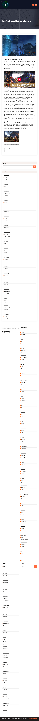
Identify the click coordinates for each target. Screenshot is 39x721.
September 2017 (7, 291)
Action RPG (23, 334)
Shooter (22, 505)
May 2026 (5, 573)
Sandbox (23, 498)
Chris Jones (23, 359)
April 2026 (6, 184)
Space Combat (24, 517)
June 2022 (5, 630)
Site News (23, 510)
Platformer (23, 462)
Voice (22, 553)
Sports (22, 519)
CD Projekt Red (24, 357)
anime (22, 341)
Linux (22, 418)
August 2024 (6, 216)
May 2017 (6, 300)
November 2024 (7, 209)
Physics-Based (24, 457)
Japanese (23, 412)
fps (21, 389)
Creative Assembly (24, 368)
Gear (22, 396)
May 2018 (6, 282)
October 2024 (6, 211)
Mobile (22, 437)
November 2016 (7, 307)
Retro (22, 480)
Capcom (22, 352)
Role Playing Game (24, 494)
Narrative (23, 439)
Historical (23, 400)
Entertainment (24, 380)
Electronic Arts (24, 377)
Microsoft (23, 430)
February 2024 (6, 227)
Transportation (24, 542)
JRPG (22, 414)
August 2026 (6, 175)
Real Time (23, 475)
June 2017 (6, 298)
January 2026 (6, 191)
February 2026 (6, 188)
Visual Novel (23, 548)
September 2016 (7, 311)
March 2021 (6, 254)
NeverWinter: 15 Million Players (13, 59)
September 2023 (7, 232)
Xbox (22, 560)
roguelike (23, 487)
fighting (22, 387)
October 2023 (6, 229)
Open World (23, 448)
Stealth (22, 528)
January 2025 (6, 204)
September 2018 (7, 280)
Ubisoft (22, 546)
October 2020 (6, 266)
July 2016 (5, 316)
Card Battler (23, 355)
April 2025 (6, 200)
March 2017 (6, 305)
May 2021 (6, 250)
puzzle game (23, 471)
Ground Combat (24, 398)
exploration (23, 382)
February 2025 (6, 202)
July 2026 (6, 177)
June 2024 (6, 220)
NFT (22, 441)
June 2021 (6, 248)
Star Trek (23, 523)
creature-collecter (24, 371)
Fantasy (25, 56)
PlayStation (23, 464)
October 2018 (6, 277)
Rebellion (23, 478)
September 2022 (7, 236)
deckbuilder (23, 373)
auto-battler (23, 343)
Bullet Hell (23, 350)
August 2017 (6, 293)
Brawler (22, 348)
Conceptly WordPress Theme (32, 718)
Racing (22, 473)
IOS (22, 409)
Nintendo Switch (24, 446)
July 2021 (5, 245)
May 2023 (6, 234)
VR (21, 555)
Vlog (22, 551)
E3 (21, 375)
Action (22, 332)
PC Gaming (23, 455)
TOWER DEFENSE (24, 539)
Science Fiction (24, 501)
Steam (22, 530)
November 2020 (7, 264)
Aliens (22, 339)
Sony (22, 512)
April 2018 (6, 284)
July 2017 (4, 687)
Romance (23, 496)
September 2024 (7, 213)
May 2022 (6, 241)
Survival (22, 537)
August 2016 (6, 314)
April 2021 (6, 252)
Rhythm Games (24, 485)
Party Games (23, 453)
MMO (22, 432)
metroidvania (23, 428)
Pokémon (23, 469)
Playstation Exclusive (25, 466)
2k (21, 330)
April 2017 (6, 302)
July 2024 (6, 218)
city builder (23, 361)
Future (22, 391)
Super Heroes (23, 535)
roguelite (22, 489)
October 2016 (6, 309)
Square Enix (23, 521)
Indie (22, 407)
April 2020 (6, 270)
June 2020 (6, 268)
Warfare (22, 558)
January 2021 (6, 259)
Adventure (22, 56)
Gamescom (23, 393)
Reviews (22, 482)
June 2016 (6, 318)
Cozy (22, 366)
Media (22, 425)
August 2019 (6, 273)
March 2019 (6, 275)
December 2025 (7, 193)
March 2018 (6, 286)
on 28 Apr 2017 (9, 56)
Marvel (22, 423)
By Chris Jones (16, 56)
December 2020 (7, 261)
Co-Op (22, 364)
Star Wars (23, 526)
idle (21, 405)
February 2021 (6, 257)
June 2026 (6, 179)
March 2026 (6, 186)
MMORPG (23, 434)
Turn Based (23, 544)
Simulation (23, 507)
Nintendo (23, 444)
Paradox (22, 450)
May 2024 (6, 223)
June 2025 (6, 195)
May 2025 (6, 197)
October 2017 (6, 289)
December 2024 (7, 207)
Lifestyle (22, 416)
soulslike (22, 514)
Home (3, 22)
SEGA (22, 503)
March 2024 (6, 225)
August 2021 (6, 243)
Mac (22, 421)
